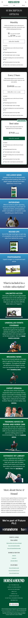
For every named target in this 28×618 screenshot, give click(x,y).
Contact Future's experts (14, 587)
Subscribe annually (14, 138)
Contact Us (14, 558)
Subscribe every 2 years (14, 92)
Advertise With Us (14, 560)
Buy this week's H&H (14, 584)
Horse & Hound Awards (14, 568)
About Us (14, 555)
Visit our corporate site (21, 610)
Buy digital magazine (14, 589)
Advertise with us (14, 595)
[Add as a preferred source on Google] (14, 604)
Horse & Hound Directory (14, 570)
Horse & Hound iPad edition (14, 545)
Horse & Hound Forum (14, 573)
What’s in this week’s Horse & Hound (14, 543)
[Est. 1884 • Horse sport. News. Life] (14, 2)
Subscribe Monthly (14, 41)
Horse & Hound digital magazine (14, 548)
